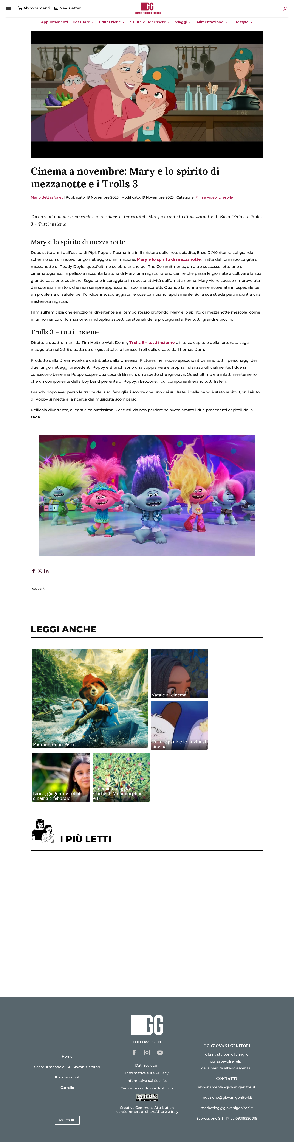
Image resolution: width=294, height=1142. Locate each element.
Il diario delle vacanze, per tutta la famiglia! (78, 920)
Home (67, 1056)
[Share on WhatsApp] (40, 572)
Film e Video (206, 197)
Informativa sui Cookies (147, 1081)
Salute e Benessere (148, 22)
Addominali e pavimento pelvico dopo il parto (80, 880)
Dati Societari (147, 1065)
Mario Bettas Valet (47, 197)
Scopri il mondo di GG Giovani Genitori (67, 1067)
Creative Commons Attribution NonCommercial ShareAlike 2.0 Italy (147, 1110)
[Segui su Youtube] (160, 1052)
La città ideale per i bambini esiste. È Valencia (80, 946)
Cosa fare (81, 22)
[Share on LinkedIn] (46, 572)
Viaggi (181, 22)
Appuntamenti (54, 22)
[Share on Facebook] (33, 572)
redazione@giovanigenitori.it (226, 1097)
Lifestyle (240, 22)
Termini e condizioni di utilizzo (147, 1088)
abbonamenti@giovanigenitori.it (226, 1087)
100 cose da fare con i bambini (64, 959)
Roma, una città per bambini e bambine (73, 906)
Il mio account (67, 1077)
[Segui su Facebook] (134, 1052)
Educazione (110, 22)
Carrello (67, 1088)
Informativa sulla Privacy (147, 1073)
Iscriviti (63, 1120)
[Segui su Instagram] (147, 1052)
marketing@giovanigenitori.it (227, 1108)
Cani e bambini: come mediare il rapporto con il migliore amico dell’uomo (108, 933)
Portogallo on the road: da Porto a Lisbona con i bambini (91, 973)
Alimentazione (209, 22)
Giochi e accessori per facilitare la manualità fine (84, 867)
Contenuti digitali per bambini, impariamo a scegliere (88, 893)
